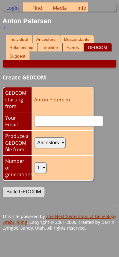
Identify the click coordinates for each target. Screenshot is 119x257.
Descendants (76, 39)
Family (73, 47)
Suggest (17, 56)
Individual (18, 39)
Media (60, 8)
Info (82, 8)
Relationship (21, 47)
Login (12, 8)
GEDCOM (97, 47)
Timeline (50, 47)
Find (37, 8)
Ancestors (46, 39)
